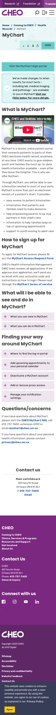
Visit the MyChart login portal (28, 66)
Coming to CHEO (23, 25)
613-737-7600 (29, 490)
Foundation (29, 3)
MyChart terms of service (34, 284)
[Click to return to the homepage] (12, 12)
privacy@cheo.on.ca (15, 442)
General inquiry (11, 580)
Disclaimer (8, 666)
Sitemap (6, 656)
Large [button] (28, 45)
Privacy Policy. (35, 701)
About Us (7, 548)
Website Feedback (12, 676)
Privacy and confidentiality (17, 671)
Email (28, 494)
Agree (10, 709)
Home (5, 25)
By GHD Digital (9, 647)
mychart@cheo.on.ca (23, 428)
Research (10, 3)
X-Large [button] (33, 45)
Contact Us (8, 681)
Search (37, 13)
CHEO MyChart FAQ (34, 420)
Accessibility (9, 661)
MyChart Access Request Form (33, 258)
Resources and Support (16, 541)
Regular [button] (23, 45)
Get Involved (9, 545)
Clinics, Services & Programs (19, 538)
